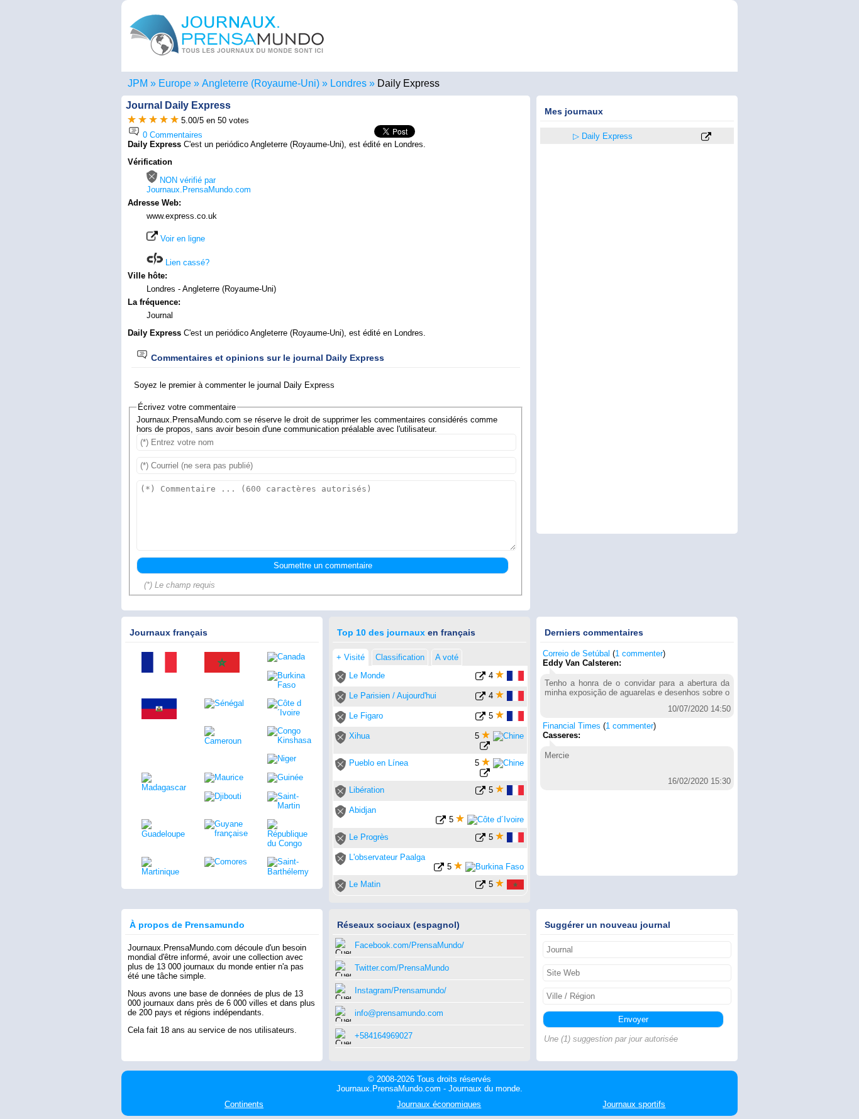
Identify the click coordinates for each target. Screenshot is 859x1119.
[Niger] (289, 759)
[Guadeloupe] (163, 829)
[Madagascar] (163, 782)
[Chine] (508, 736)
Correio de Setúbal (576, 653)
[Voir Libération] (480, 792)
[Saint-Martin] (289, 800)
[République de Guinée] (289, 778)
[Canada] (289, 657)
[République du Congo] (289, 833)
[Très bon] (164, 120)
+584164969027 (384, 1035)
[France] (163, 663)
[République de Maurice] (226, 778)
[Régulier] (142, 120)
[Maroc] (226, 663)
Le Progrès (369, 837)
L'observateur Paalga (387, 857)
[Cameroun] (226, 736)
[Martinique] (163, 866)
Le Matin (364, 884)
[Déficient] (132, 120)
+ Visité (350, 657)
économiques (439, 1104)
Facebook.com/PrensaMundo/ (409, 945)
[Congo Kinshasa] (289, 735)
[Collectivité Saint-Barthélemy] (289, 866)
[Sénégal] (226, 703)
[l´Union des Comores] (226, 862)
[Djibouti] (226, 796)
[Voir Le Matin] (480, 886)
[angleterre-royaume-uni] (557, 136)
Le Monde (367, 675)
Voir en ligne (181, 238)
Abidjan (362, 810)
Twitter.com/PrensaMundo (402, 968)
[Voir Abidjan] (441, 822)
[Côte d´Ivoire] (289, 707)
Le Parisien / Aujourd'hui (392, 695)
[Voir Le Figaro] (480, 718)
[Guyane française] (226, 828)
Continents (243, 1104)
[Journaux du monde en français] (227, 58)
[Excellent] (174, 120)
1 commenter (639, 653)
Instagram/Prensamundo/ (400, 990)
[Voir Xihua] (485, 747)
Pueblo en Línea (378, 763)
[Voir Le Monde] (480, 678)
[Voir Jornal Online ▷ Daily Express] (706, 137)
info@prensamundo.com (399, 1013)
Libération (366, 790)
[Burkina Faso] (289, 680)
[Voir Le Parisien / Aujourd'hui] (480, 698)
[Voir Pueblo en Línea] (485, 775)
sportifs (633, 1104)
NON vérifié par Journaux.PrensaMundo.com (199, 184)
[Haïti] (163, 709)
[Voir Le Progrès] (480, 839)
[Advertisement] (418, 237)
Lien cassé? (186, 262)
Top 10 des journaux (381, 632)
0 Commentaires (171, 135)
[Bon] (153, 120)
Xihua (359, 736)
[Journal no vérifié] (340, 680)
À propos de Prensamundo (187, 925)
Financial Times (572, 725)
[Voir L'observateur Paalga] (439, 869)
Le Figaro (366, 715)
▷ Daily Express (603, 136)
